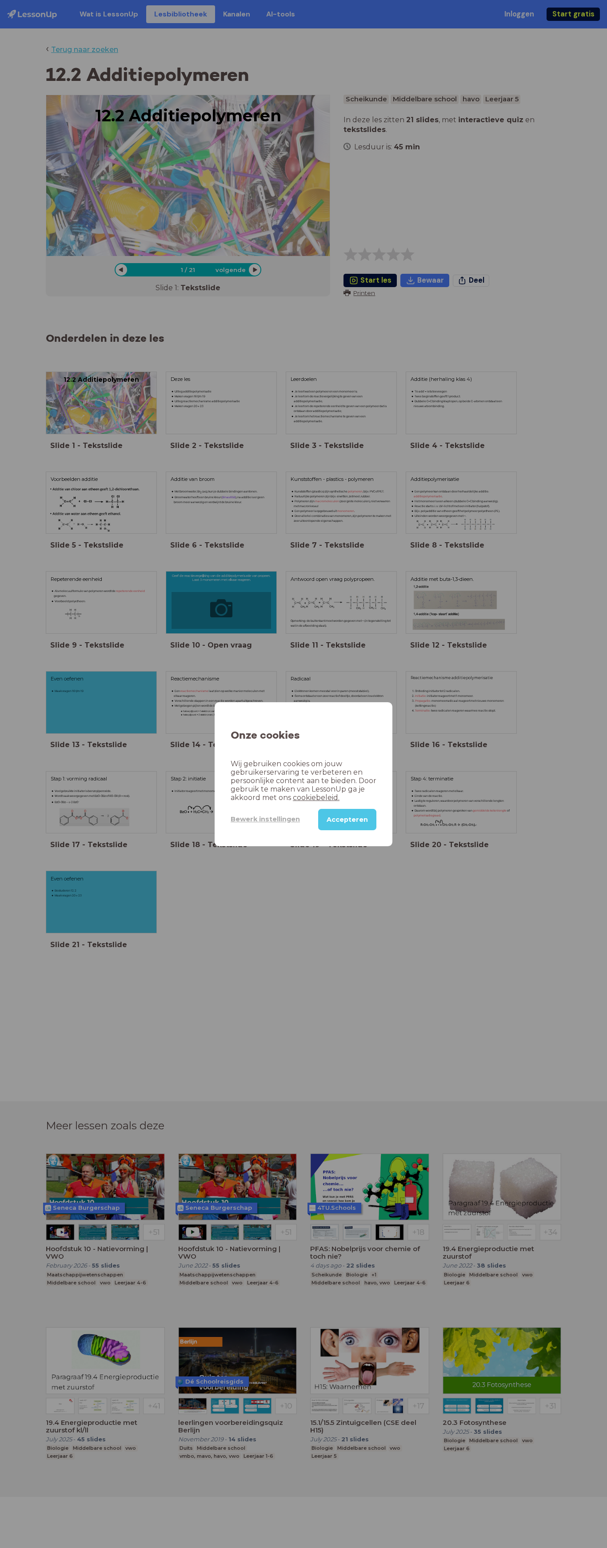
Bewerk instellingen (265, 819)
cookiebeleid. (316, 797)
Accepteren (347, 819)
